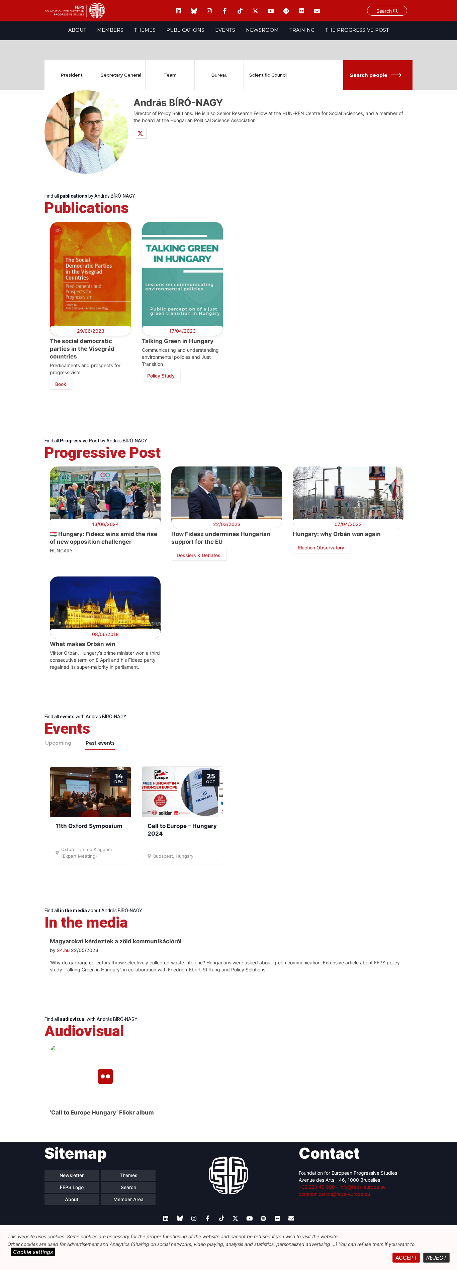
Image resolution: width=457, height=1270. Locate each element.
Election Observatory (321, 547)
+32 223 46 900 (317, 1187)
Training (301, 30)
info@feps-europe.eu (363, 1187)
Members (110, 30)
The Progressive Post (357, 30)
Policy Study (161, 376)
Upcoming (58, 743)
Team (170, 75)
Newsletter (72, 1175)
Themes (145, 30)
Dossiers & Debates (198, 555)
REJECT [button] (436, 1257)
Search (384, 11)
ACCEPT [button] (406, 1257)
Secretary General (121, 75)
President (72, 75)
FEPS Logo (72, 1187)
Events (225, 30)
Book (60, 384)
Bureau (219, 75)
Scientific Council (268, 75)
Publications (185, 30)
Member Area (128, 1199)
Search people (368, 75)
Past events (100, 743)
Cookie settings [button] (33, 1252)
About (77, 30)
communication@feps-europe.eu (334, 1194)
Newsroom (262, 30)
